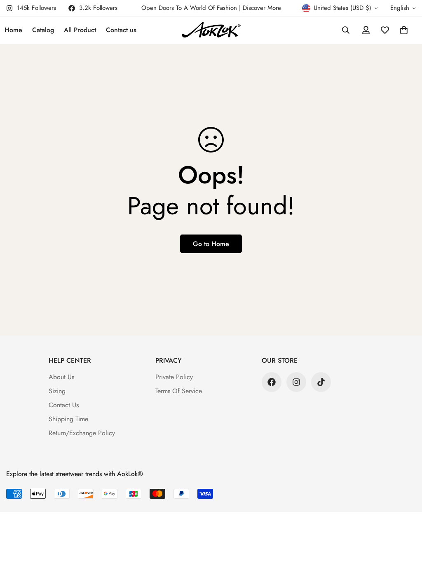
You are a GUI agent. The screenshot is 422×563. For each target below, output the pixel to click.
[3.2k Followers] (271, 382)
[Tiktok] (321, 382)
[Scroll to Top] (405, 518)
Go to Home (211, 244)
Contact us (121, 30)
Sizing (57, 391)
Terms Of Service (178, 391)
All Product (80, 30)
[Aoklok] (211, 30)
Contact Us (64, 405)
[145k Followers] (296, 382)
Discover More (262, 7)
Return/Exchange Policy (82, 433)
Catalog (43, 30)
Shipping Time (68, 419)
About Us (61, 377)
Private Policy (174, 377)
